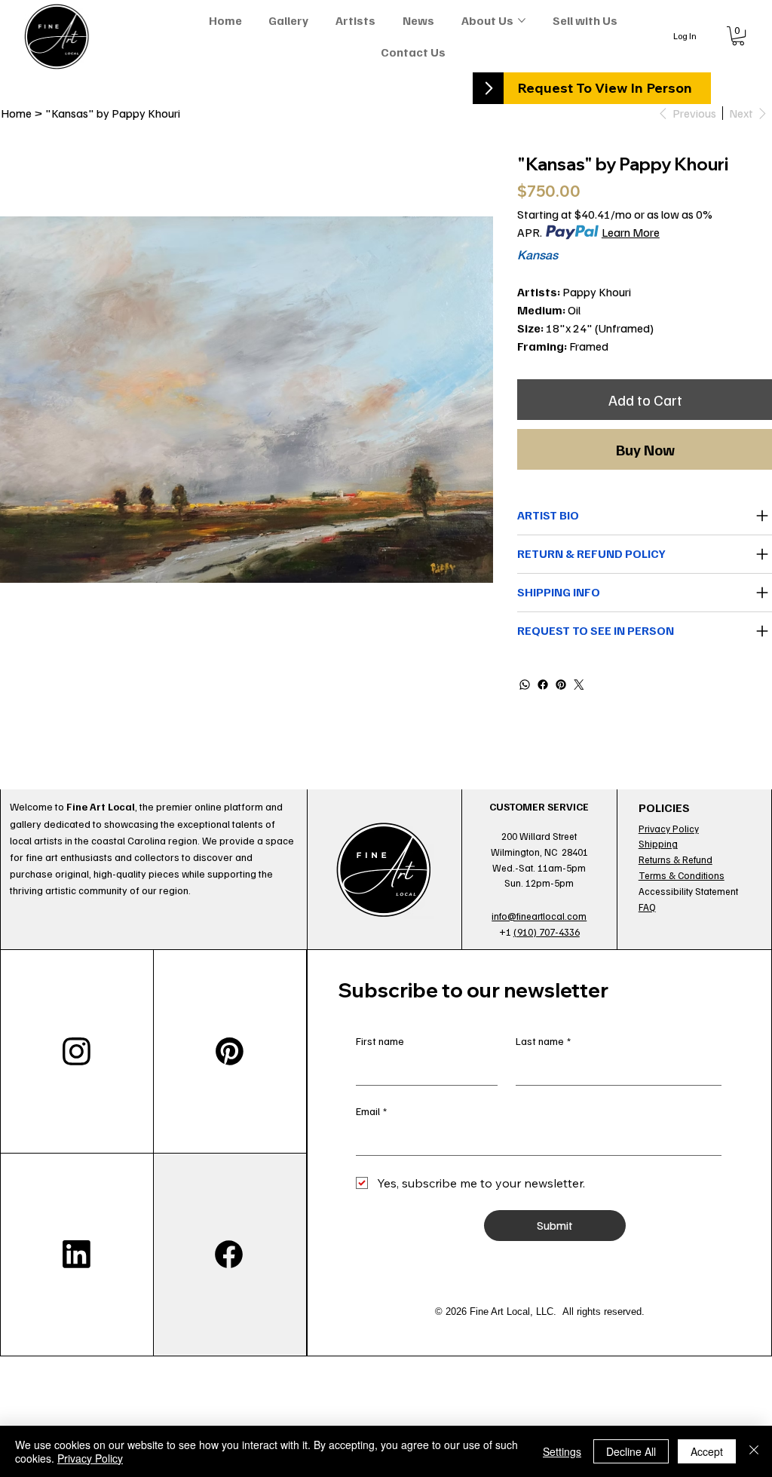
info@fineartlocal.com (539, 916)
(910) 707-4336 (546, 932)
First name (380, 1040)
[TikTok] (77, 1255)
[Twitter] (579, 684)
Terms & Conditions (682, 875)
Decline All (631, 1451)
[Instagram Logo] (77, 1051)
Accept (707, 1451)
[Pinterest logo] (230, 1051)
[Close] (754, 1451)
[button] (738, 35)
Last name (543, 1040)
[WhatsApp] (524, 684)
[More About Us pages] (521, 20)
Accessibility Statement (688, 891)
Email (371, 1111)
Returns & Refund (675, 859)
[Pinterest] (560, 684)
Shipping (658, 844)
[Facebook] (542, 684)
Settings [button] (562, 1451)
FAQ (647, 907)
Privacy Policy (669, 829)
